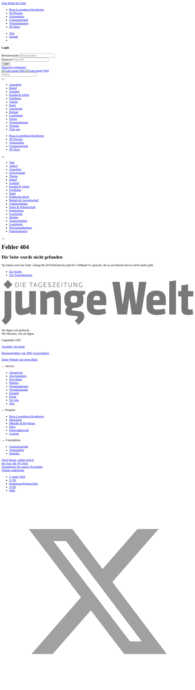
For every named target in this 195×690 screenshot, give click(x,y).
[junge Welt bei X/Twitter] (97, 686)
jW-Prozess (16, 13)
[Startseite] (25, 70)
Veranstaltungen (18, 23)
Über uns (14, 129)
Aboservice (16, 372)
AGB (12, 487)
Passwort (7, 59)
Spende (13, 36)
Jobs (11, 403)
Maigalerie (15, 420)
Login (6, 63)
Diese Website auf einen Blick (20, 359)
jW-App (14, 400)
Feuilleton (15, 98)
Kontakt (14, 393)
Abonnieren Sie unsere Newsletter (22, 466)
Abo (11, 33)
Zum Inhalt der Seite (14, 3)
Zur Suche (15, 271)
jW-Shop (14, 26)
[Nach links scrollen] (3, 157)
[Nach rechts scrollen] (3, 238)
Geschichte (15, 108)
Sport (12, 105)
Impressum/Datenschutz (23, 483)
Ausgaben (15, 84)
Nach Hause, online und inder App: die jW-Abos (18, 461)
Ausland (14, 91)
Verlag (13, 119)
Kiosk (12, 396)
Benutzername (10, 55)
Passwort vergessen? (14, 67)
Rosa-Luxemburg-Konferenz (26, 9)
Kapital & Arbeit (19, 95)
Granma (14, 433)
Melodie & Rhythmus (22, 423)
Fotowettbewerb (19, 430)
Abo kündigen (17, 376)
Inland (13, 88)
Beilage (13, 112)
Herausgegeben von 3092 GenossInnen (25, 353)
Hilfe (12, 490)
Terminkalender (18, 389)
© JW (12, 480)
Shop (12, 426)
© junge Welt (17, 476)
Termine (14, 125)
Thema (13, 101)
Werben (13, 382)
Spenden (14, 453)
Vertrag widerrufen (13, 470)
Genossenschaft (18, 20)
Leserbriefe (16, 115)
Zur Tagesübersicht (20, 275)
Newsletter (15, 379)
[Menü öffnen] (3, 79)
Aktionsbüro (16, 16)
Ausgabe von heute (13, 346)
